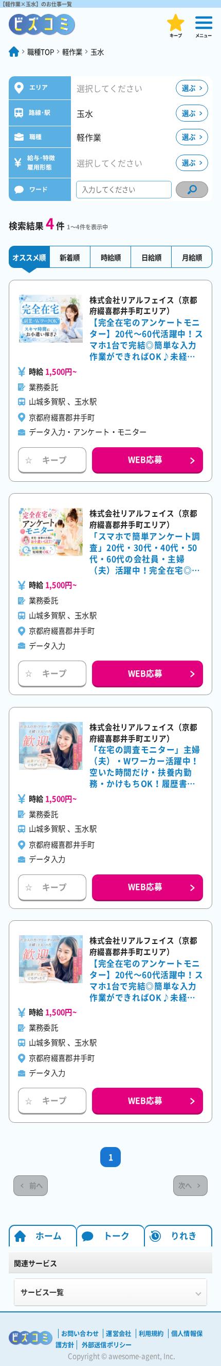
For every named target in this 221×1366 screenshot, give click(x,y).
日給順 (151, 257)
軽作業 (72, 51)
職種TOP (40, 51)
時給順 (111, 257)
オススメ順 (29, 257)
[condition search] (192, 189)
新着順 (70, 257)
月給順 (192, 257)
